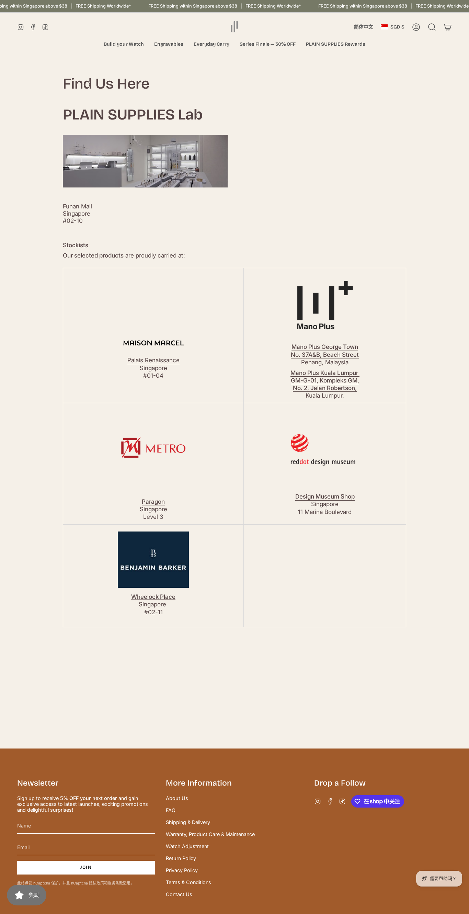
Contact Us (179, 894)
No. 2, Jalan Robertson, (325, 387)
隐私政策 (96, 883)
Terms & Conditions (188, 882)
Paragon (153, 501)
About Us (177, 798)
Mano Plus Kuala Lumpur (324, 372)
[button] (124, 44)
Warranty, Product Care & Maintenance (210, 834)
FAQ (170, 810)
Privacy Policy (182, 870)
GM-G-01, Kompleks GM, (325, 380)
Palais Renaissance (153, 360)
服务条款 (115, 883)
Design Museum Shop (325, 496)
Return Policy (181, 858)
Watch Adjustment (187, 846)
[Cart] (448, 27)
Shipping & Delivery (188, 822)
